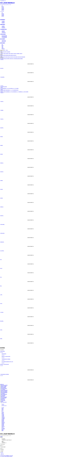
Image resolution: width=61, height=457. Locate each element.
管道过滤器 (17, 58)
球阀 (7, 58)
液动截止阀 (3, 426)
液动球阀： (1, 189)
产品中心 (3, 7)
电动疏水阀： (2, 171)
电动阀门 (3, 413)
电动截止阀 (11, 55)
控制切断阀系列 (2, 19)
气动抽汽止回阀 (4, 40)
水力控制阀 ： (2, 312)
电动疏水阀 (14, 55)
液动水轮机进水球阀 (4, 36)
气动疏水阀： (2, 101)
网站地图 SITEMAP (4, 405)
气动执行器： (2, 59)
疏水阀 (12, 58)
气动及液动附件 (4, 32)
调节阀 (2, 408)
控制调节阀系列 (2, 24)
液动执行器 (3, 31)
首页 (4, 50)
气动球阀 (4, 53)
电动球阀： (1, 136)
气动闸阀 (9, 53)
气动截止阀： (2, 92)
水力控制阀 (14, 58)
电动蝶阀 (7, 55)
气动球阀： (1, 87)
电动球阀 (4, 55)
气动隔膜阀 (17, 53)
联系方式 (3, 10)
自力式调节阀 (3, 27)
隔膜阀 (22, 58)
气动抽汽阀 (20, 53)
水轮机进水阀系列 (3, 34)
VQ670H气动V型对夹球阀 (3, 86)
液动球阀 (3, 424)
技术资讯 (3, 8)
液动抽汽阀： (2, 215)
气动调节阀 (1, 53)
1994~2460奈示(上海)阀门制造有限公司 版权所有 (6, 456)
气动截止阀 (11, 53)
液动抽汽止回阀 (4, 41)
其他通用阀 (3, 48)
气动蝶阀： (1, 89)
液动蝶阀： (1, 180)
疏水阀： (1, 303)
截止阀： (1, 268)
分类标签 (3, 407)
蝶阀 (2, 46)
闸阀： (1, 259)
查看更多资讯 (2, 384)
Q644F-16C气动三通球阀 (15, 88)
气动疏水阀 (14, 53)
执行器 (2, 410)
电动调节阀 (1, 55)
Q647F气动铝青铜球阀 (3, 88)
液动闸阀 (3, 425)
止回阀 (10, 58)
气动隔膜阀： (2, 110)
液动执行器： (2, 68)
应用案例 (3, 9)
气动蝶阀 (7, 53)
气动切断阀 (3, 21)
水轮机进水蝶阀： (2, 224)
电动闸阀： (1, 154)
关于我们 (3, 13)
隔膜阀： (1, 338)
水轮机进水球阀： (2, 233)
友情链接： (3, 404)
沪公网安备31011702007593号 (9, 455)
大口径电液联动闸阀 (4, 37)
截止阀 (2, 45)
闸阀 (2, 44)
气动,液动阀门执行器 (3, 29)
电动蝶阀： (1, 145)
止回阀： (1, 294)
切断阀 (2, 409)
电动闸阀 (9, 55)
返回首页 (1, 436)
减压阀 (20, 58)
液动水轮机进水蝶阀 (4, 35)
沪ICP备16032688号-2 (3, 455)
